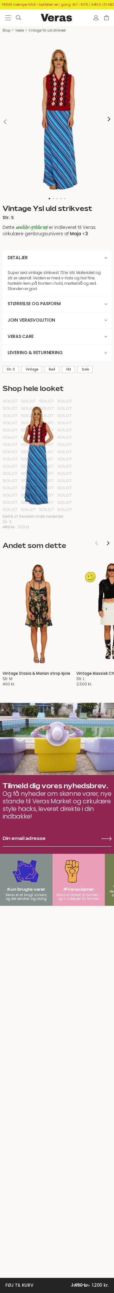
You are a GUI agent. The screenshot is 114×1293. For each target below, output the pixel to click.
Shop (6, 30)
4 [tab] (60, 198)
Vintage (32, 369)
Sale (85, 369)
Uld (68, 369)
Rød (52, 369)
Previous (5, 121)
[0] (106, 17)
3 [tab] (57, 198)
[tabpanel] (57, 119)
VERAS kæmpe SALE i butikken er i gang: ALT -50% (45, 4)
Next (108, 119)
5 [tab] (64, 198)
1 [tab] (49, 198)
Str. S (11, 369)
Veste (19, 30)
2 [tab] (53, 198)
